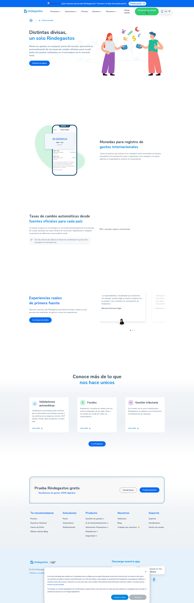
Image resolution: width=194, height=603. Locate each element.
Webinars (122, 518)
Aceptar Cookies (120, 597)
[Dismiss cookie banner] (146, 572)
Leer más (36, 428)
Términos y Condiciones (38, 573)
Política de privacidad (55, 584)
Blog (120, 523)
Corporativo (68, 523)
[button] (34, 20)
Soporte (152, 518)
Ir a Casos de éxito (40, 320)
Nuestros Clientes (38, 523)
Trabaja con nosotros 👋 (129, 527)
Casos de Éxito (37, 527)
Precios (84, 11)
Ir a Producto (97, 444)
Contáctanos (128, 490)
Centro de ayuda (156, 527)
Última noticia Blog (39, 531)
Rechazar (138, 597)
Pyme (65, 518)
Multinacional (69, 527)
